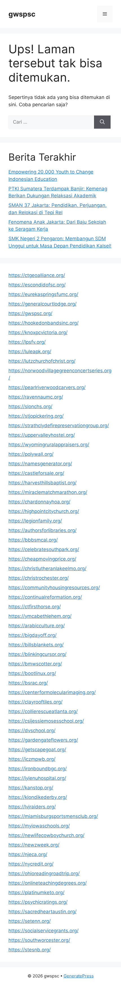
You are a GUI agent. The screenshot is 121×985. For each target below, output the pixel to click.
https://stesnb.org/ (29, 949)
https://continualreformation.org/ (45, 597)
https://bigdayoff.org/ (32, 635)
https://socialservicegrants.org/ (43, 930)
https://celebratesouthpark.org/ (43, 549)
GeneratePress (79, 976)
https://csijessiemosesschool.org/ (46, 721)
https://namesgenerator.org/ (40, 463)
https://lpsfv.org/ (27, 342)
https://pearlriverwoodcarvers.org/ (47, 387)
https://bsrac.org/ (28, 683)
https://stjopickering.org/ (36, 416)
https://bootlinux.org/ (32, 673)
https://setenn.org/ (29, 921)
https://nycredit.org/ (30, 864)
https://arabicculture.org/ (36, 625)
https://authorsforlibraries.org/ (42, 530)
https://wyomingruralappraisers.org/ (48, 444)
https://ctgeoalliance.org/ (36, 275)
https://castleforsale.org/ (36, 473)
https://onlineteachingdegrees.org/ (47, 883)
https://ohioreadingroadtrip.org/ (44, 873)
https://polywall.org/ (30, 454)
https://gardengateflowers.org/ (43, 740)
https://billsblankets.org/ (36, 645)
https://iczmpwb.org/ (31, 759)
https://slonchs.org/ (30, 406)
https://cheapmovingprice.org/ (42, 559)
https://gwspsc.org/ (30, 313)
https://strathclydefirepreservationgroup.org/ (58, 425)
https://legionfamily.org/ (35, 521)
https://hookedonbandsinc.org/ (43, 323)
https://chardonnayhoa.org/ (39, 502)
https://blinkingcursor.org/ (37, 654)
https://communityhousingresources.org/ (54, 587)
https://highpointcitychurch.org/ (43, 511)
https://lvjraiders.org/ (32, 807)
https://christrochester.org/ (38, 578)
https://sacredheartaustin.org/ (42, 911)
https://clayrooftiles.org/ (35, 702)
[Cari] (102, 122)
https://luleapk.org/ (29, 351)
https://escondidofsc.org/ (37, 285)
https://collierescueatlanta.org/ (43, 711)
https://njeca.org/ (27, 854)
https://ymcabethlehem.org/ (39, 616)
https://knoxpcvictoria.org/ (38, 332)
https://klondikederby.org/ (37, 797)
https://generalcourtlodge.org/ (42, 304)
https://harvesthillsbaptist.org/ (42, 482)
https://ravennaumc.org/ (35, 397)
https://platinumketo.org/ (36, 892)
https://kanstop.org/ (30, 787)
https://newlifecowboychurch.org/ (46, 835)
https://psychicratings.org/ (38, 902)
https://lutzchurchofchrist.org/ (41, 361)
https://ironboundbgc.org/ (37, 768)
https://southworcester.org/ (39, 940)
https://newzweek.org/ (33, 845)
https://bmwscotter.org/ (35, 664)
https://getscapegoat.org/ (37, 749)
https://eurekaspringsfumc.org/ (43, 294)
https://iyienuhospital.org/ (37, 778)
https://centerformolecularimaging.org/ (52, 692)
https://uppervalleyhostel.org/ (41, 435)
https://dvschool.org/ (31, 730)
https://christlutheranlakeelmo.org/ (47, 568)
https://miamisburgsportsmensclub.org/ (53, 816)
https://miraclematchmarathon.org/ (47, 492)
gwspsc (21, 14)
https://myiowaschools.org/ (39, 826)
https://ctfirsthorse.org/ (34, 606)
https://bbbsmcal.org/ (33, 540)
